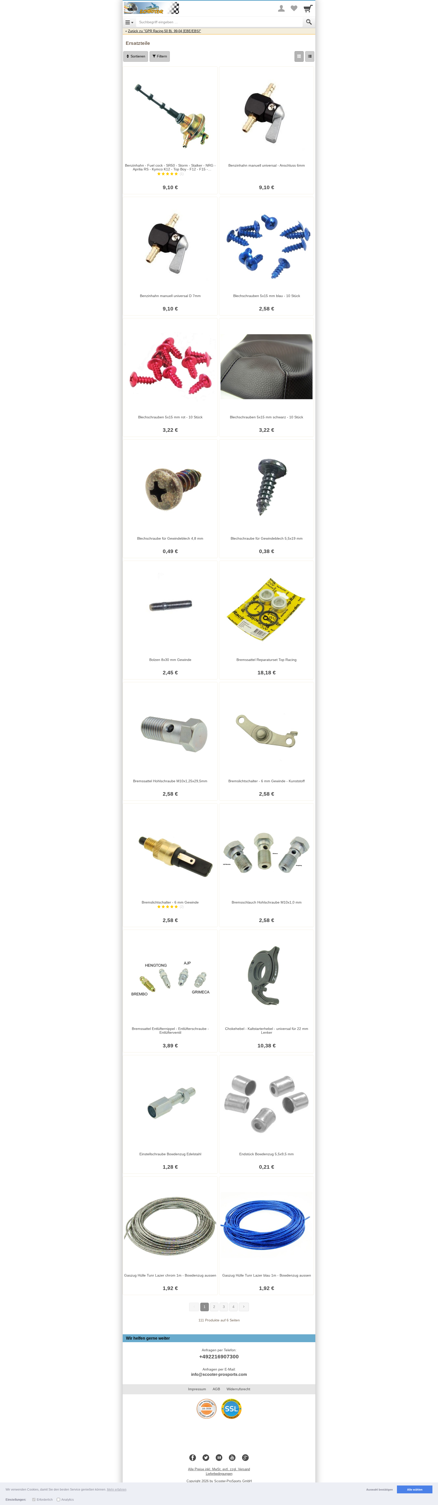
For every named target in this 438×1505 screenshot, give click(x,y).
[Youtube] (232, 1457)
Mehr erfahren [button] (116, 1489)
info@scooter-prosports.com (219, 1374)
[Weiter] (244, 1307)
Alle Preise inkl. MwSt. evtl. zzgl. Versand (219, 1469)
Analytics (67, 1499)
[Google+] (245, 1457)
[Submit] (309, 22)
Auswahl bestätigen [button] (379, 1489)
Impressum (197, 1389)
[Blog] (219, 1457)
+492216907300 (219, 1356)
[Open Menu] (129, 22)
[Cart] (308, 8)
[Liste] (309, 56)
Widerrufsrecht (238, 1389)
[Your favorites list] (294, 8)
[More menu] (281, 8)
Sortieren (137, 56)
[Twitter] (205, 1457)
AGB (216, 1389)
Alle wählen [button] (415, 1489)
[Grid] (299, 56)
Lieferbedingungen (219, 1474)
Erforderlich (45, 1499)
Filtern (161, 56)
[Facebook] (192, 1457)
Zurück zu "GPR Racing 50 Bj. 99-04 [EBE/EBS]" (164, 31)
